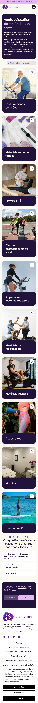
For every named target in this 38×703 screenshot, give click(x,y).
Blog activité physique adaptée (19, 660)
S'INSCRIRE (24, 598)
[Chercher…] (9, 63)
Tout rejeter (19, 698)
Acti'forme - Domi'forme (19, 647)
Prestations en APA (19, 656)
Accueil (19, 643)
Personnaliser (19, 693)
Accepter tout (19, 687)
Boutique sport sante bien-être (19, 651)
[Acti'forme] (10, 7)
